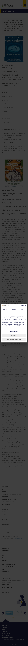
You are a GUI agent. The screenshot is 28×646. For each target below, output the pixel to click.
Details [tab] (14, 309)
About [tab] (22, 309)
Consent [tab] (5, 309)
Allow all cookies (14, 331)
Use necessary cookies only (14, 339)
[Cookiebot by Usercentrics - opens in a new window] (20, 305)
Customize (13, 335)
